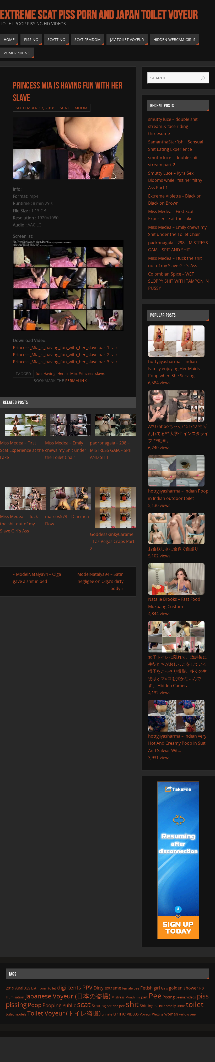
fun (39, 373)
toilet (194, 1004)
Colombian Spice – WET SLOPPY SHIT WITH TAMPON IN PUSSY (178, 281)
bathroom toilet (43, 988)
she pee (119, 1005)
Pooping (51, 1005)
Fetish (146, 988)
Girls (164, 988)
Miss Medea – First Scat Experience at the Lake (22, 450)
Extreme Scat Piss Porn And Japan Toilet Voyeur (99, 15)
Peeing (169, 996)
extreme (113, 988)
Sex (109, 1006)
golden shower (183, 988)
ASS (27, 988)
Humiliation (15, 997)
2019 (10, 988)
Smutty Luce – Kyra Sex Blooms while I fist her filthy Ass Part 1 (175, 180)
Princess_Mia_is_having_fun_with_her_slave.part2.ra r (65, 355)
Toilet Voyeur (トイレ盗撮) (64, 1013)
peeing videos (186, 997)
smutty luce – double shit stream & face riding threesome (173, 126)
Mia (73, 373)
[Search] (202, 78)
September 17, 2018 (35, 107)
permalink (76, 380)
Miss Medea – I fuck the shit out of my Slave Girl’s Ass (19, 523)
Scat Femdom (74, 107)
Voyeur (145, 1014)
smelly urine (175, 1005)
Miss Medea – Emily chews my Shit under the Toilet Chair (65, 450)
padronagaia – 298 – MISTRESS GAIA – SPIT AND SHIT (111, 450)
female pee (130, 988)
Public (69, 1005)
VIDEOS (133, 1014)
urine (119, 1013)
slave (99, 373)
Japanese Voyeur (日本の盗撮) (67, 996)
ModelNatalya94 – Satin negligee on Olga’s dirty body (100, 581)
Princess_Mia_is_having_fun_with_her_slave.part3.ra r (65, 362)
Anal (19, 988)
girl (157, 988)
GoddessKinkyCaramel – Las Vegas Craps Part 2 (112, 541)
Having (50, 373)
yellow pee (187, 1014)
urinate (107, 1014)
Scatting (99, 1005)
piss (203, 995)
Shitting (146, 1005)
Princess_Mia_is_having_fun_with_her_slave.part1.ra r (65, 347)
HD (201, 988)
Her (60, 373)
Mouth (130, 997)
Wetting (157, 1014)
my (138, 997)
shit (132, 1004)
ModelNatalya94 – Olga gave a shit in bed (37, 577)
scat (84, 1004)
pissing (16, 1004)
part (144, 997)
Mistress (118, 997)
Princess (86, 373)
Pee (155, 996)
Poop (34, 1005)
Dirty (99, 988)
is (67, 373)
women (171, 1014)
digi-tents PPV (75, 987)
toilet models (16, 1014)
